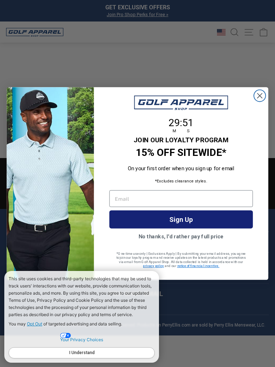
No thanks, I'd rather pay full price (181, 236)
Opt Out (34, 324)
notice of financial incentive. (198, 266)
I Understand (82, 352)
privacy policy (153, 266)
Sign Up (181, 219)
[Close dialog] (260, 96)
